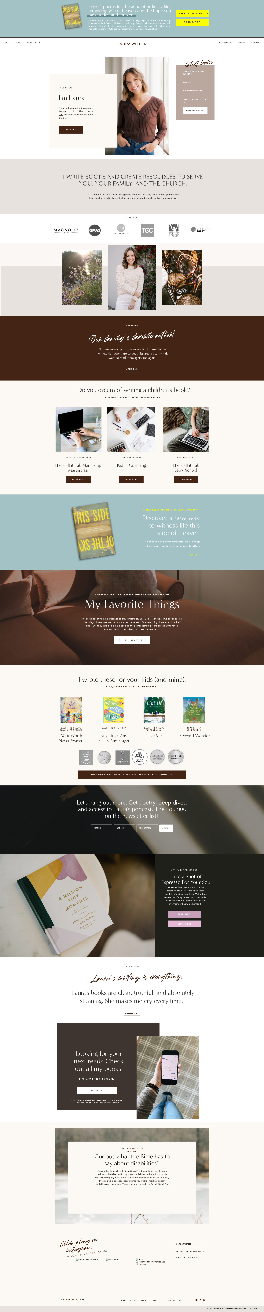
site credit (253, 1308)
